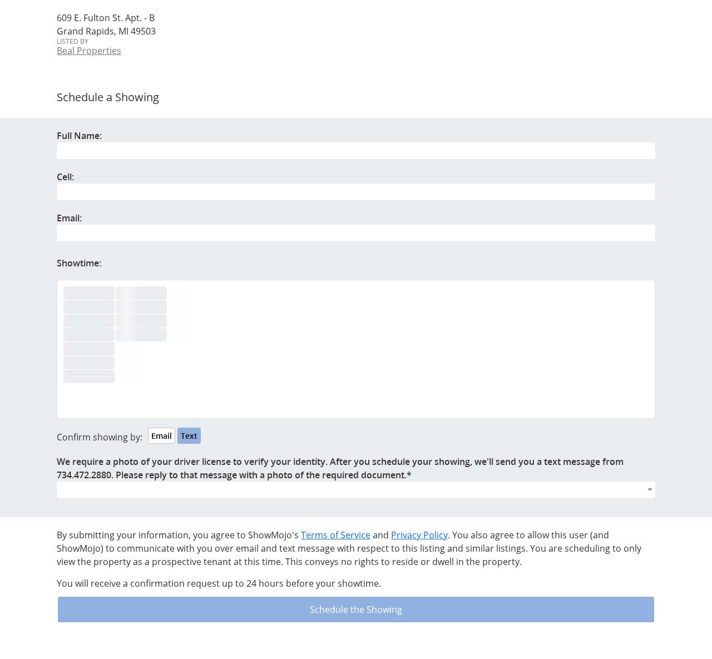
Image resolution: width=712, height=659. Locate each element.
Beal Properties (89, 50)
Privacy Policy (419, 535)
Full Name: (79, 136)
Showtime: (79, 263)
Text (189, 435)
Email (161, 435)
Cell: (65, 177)
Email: (69, 218)
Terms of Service (335, 535)
